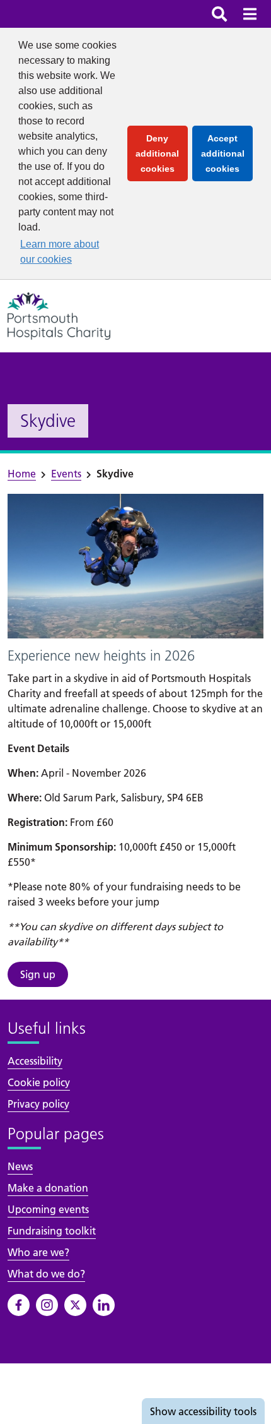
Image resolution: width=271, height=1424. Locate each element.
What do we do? (46, 1273)
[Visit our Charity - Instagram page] (47, 1305)
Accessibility (35, 1061)
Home (22, 473)
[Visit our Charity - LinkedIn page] (104, 1305)
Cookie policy (39, 1082)
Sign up (37, 974)
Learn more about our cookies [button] (59, 252)
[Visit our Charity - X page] (75, 1305)
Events (66, 473)
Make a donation (48, 1188)
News (20, 1166)
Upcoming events (48, 1209)
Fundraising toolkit (52, 1230)
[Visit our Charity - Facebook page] (19, 1305)
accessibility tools (203, 1411)
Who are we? (38, 1252)
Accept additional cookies (227, 153)
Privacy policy (38, 1104)
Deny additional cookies (162, 153)
